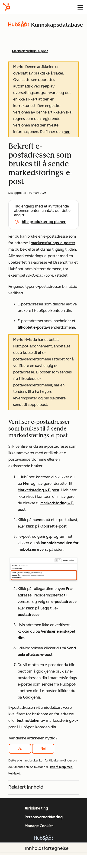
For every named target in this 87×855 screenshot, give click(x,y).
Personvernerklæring (44, 817)
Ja (20, 749)
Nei (43, 749)
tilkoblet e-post (31, 327)
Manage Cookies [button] (39, 826)
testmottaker (28, 720)
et (39, 352)
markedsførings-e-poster (53, 243)
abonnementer (27, 210)
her (67, 132)
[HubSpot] (6, 7)
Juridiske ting (36, 808)
